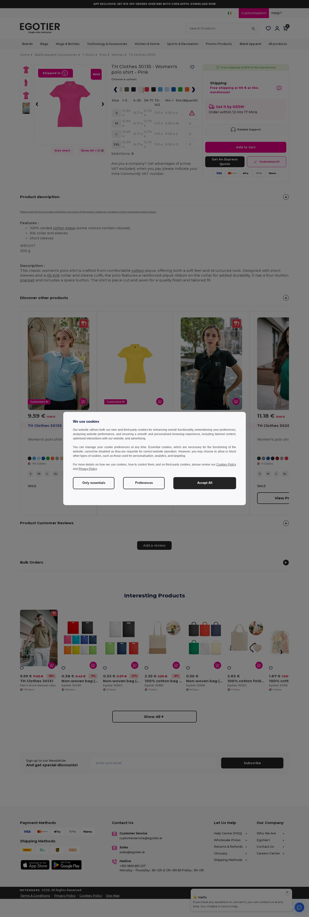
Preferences (144, 483)
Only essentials (93, 483)
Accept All (204, 483)
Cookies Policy (226, 464)
